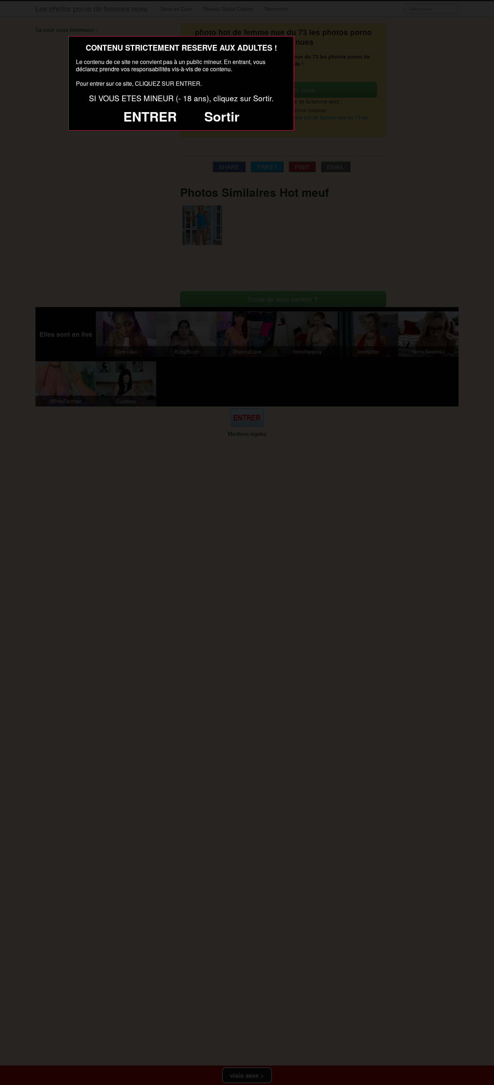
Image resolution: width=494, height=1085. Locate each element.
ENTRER (150, 116)
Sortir (221, 116)
